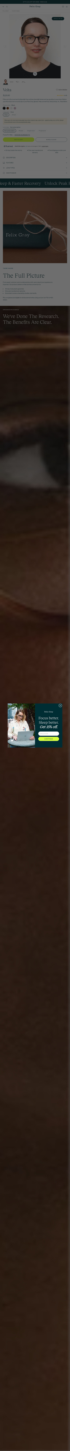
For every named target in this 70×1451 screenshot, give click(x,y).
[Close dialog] (60, 705)
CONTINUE (48, 739)
